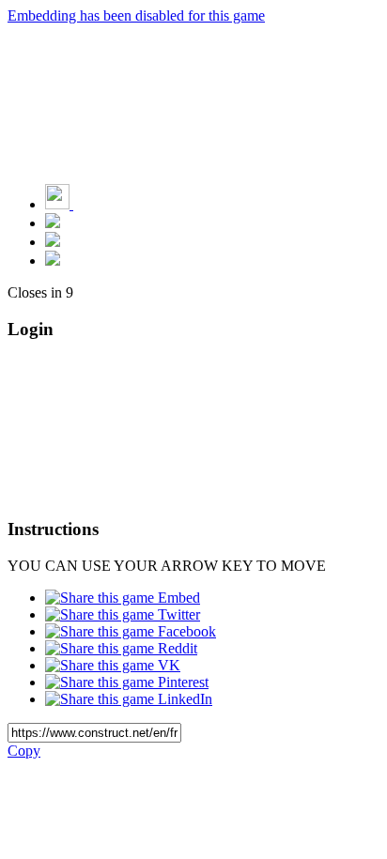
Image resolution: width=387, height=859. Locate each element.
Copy (24, 751)
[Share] (52, 242)
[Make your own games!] (98, 204)
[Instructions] (52, 223)
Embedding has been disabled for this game (136, 15)
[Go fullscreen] (52, 260)
